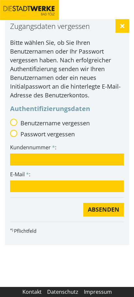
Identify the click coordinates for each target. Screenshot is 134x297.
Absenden (103, 209)
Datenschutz (62, 291)
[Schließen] (122, 26)
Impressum (98, 291)
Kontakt (32, 291)
